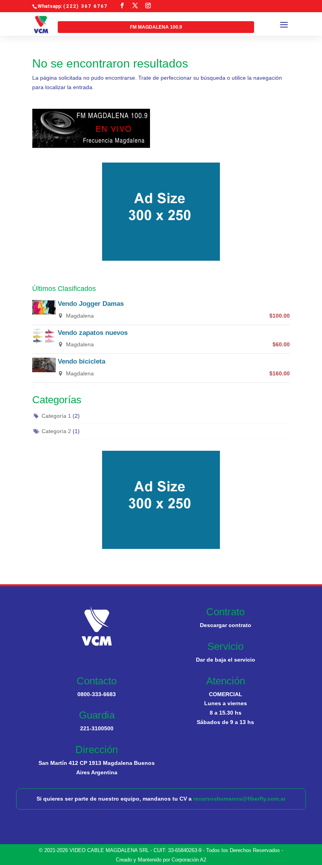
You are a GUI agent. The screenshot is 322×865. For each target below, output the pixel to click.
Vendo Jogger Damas (91, 303)
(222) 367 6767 (85, 6)
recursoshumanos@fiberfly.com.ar (239, 799)
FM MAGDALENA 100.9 (156, 27)
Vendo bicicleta (81, 361)
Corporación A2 (189, 860)
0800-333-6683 (96, 694)
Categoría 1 (56, 416)
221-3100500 (96, 728)
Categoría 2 (56, 431)
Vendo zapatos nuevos (93, 332)
